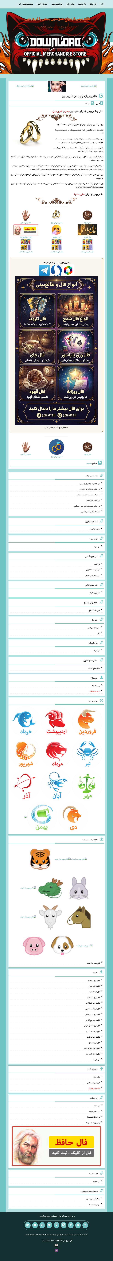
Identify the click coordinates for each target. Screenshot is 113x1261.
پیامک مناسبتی (57, 4)
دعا (99, 633)
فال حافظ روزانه (94, 1111)
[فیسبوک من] (71, 1225)
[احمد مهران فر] (88, 86)
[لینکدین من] (28, 1225)
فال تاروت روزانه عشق (92, 1048)
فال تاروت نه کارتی (93, 1031)
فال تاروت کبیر (94, 986)
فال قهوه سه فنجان (93, 570)
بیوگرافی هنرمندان (93, 1199)
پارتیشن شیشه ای (93, 1082)
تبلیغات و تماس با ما (26, 4)
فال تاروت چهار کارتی (92, 1014)
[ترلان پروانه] (57, 87)
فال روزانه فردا (94, 1204)
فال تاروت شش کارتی (92, 1025)
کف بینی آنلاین (95, 593)
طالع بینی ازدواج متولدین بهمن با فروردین (57, 18)
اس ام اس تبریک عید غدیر (90, 512)
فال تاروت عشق (94, 1042)
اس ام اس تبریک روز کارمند (90, 489)
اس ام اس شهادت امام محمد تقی (88, 495)
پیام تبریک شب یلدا (93, 1123)
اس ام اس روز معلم (93, 500)
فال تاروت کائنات (94, 997)
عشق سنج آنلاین (94, 668)
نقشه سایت (45, 1240)
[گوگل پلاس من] (42, 1225)
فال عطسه (96, 1181)
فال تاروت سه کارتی (92, 1009)
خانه (102, 4)
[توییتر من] (49, 1225)
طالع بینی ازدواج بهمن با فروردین (79, 96)
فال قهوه (97, 564)
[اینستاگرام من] (63, 1225)
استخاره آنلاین (42, 4)
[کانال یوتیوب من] (35, 1225)
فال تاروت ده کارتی (93, 1037)
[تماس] (56, 1225)
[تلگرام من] (78, 1225)
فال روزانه (70, 4)
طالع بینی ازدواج (88, 194)
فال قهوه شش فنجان (92, 575)
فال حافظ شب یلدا (93, 1117)
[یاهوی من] (85, 1225)
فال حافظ (93, 4)
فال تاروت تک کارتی (93, 1003)
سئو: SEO (96, 1077)
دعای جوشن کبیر (94, 628)
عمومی (88, 463)
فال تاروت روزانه (94, 980)
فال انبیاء (97, 546)
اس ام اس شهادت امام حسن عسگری (87, 506)
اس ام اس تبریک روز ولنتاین (90, 483)
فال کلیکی (96, 651)
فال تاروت (82, 4)
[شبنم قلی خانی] (25, 86)
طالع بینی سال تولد (93, 963)
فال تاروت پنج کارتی (93, 1020)
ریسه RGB (96, 685)
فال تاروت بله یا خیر (93, 1054)
